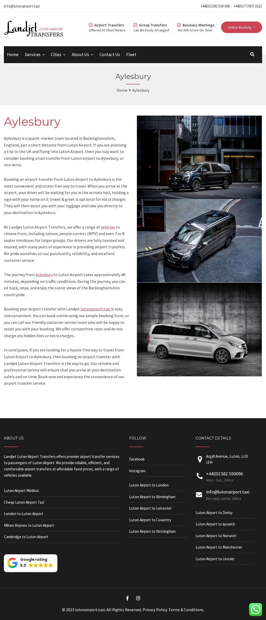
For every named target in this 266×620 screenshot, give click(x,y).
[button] (30, 563)
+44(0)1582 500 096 (215, 6)
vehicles (108, 227)
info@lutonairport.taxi (22, 6)
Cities (56, 54)
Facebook (137, 459)
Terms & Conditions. (186, 609)
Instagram (137, 470)
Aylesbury (44, 274)
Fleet (131, 54)
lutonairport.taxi (95, 308)
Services (33, 54)
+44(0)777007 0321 (247, 6)
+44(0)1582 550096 (224, 474)
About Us (80, 54)
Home (12, 54)
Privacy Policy (155, 609)
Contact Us (109, 54)
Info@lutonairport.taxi (227, 492)
